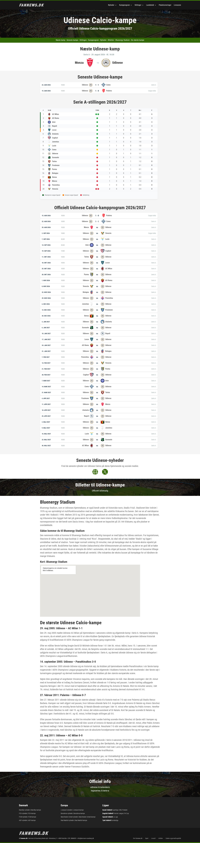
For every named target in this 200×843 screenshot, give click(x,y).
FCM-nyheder (23, 817)
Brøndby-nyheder (24, 810)
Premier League (118, 813)
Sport (146, 838)
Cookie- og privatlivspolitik (173, 838)
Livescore (177, 5)
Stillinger (138, 5)
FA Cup (126, 813)
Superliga (115, 810)
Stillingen (83, 40)
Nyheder (111, 5)
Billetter (111, 40)
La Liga (115, 817)
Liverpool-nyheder (66, 810)
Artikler (160, 838)
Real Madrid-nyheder (67, 820)
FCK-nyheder (23, 813)
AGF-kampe (32, 820)
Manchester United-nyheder (69, 817)
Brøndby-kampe (36, 810)
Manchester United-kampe (87, 817)
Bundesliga (114, 820)
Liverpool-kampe (78, 810)
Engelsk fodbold (107, 813)
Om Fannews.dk (137, 838)
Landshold (150, 5)
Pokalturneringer (165, 5)
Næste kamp (60, 40)
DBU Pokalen (123, 810)
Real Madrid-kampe (81, 820)
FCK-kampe (32, 813)
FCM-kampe (32, 817)
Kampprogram (124, 5)
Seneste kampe (72, 40)
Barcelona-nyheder (67, 813)
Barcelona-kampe (79, 813)
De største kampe (137, 40)
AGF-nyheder (23, 820)
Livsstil (153, 838)
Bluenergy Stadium (123, 40)
